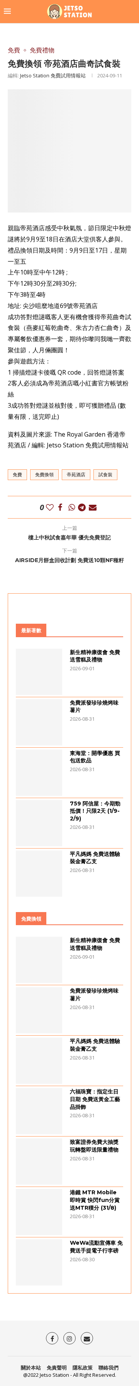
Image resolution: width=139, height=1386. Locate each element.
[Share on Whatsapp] (71, 507)
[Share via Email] (93, 507)
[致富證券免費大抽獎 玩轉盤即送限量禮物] (39, 1161)
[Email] (87, 1338)
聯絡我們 (108, 1367)
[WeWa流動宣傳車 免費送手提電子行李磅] (39, 1262)
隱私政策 (83, 1367)
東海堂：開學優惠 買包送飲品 (95, 757)
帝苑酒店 (76, 474)
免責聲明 (57, 1367)
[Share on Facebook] (60, 507)
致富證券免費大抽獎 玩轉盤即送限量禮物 (94, 1145)
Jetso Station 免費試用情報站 (53, 75)
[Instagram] (69, 1338)
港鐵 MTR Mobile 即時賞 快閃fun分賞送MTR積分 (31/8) (95, 1200)
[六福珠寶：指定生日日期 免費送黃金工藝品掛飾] (39, 1111)
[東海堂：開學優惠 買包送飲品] (39, 773)
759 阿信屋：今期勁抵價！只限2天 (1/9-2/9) (95, 811)
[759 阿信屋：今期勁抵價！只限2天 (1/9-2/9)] (39, 823)
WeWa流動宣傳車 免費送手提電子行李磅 (96, 1246)
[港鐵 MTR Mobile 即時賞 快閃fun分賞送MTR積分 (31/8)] (39, 1212)
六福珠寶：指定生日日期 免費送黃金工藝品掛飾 (95, 1099)
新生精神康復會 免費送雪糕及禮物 (95, 656)
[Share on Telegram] (82, 507)
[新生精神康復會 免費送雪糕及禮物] (39, 672)
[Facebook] (52, 1338)
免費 (17, 474)
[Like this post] (50, 507)
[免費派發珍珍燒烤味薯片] (39, 722)
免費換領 (44, 474)
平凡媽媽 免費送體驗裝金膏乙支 (95, 857)
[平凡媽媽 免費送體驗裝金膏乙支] (39, 873)
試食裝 (105, 474)
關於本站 (31, 1367)
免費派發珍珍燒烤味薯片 (94, 706)
